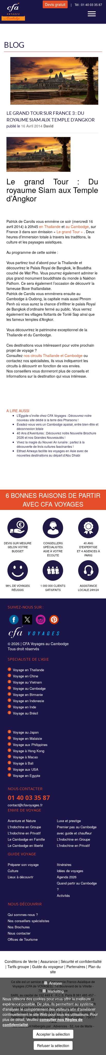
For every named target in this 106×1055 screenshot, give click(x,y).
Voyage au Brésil (25, 713)
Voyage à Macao (25, 756)
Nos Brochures (19, 926)
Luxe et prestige (69, 820)
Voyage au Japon (26, 732)
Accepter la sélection (53, 1034)
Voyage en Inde (24, 706)
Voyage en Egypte (26, 775)
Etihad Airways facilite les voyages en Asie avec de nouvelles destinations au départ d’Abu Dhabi (52, 453)
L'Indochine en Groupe (24, 826)
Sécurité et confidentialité (81, 961)
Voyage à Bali (23, 763)
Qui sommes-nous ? (23, 914)
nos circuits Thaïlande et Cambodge (53, 355)
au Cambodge (77, 226)
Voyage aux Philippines (30, 744)
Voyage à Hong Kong (28, 750)
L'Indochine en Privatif (24, 833)
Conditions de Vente (21, 961)
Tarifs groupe (18, 966)
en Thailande (49, 226)
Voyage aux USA (25, 769)
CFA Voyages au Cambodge (46, 643)
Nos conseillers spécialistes (28, 920)
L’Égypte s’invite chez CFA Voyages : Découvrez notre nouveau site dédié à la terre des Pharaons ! (54, 417)
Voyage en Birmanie (28, 694)
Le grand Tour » (70, 231)
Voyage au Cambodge (29, 688)
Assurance (49, 961)
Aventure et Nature (22, 820)
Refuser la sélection (53, 1045)
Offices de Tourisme (23, 939)
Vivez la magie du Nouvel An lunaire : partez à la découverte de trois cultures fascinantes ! (51, 444)
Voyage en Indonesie (28, 700)
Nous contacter (19, 933)
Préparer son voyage (23, 864)
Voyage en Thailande (28, 669)
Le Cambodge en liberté (25, 845)
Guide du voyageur (47, 966)
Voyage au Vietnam (27, 682)
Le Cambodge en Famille (26, 839)
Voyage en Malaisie (27, 738)
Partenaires (76, 966)
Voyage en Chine (25, 675)
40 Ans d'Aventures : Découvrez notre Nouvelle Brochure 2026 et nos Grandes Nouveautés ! (56, 435)
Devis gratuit (55, 4)
